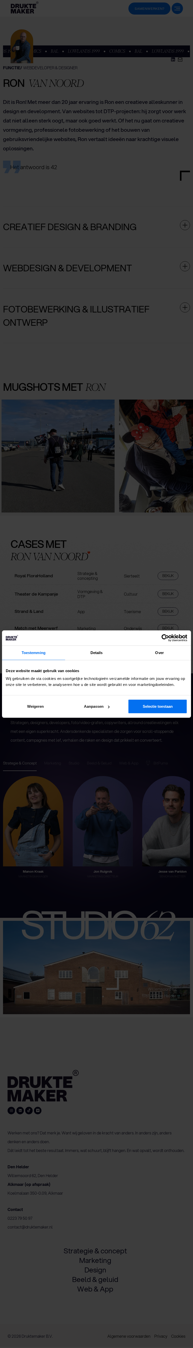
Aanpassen (94, 706)
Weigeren (35, 706)
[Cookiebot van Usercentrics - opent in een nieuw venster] (165, 637)
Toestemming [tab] (33, 652)
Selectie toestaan (158, 706)
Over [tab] (159, 652)
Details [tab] (96, 652)
